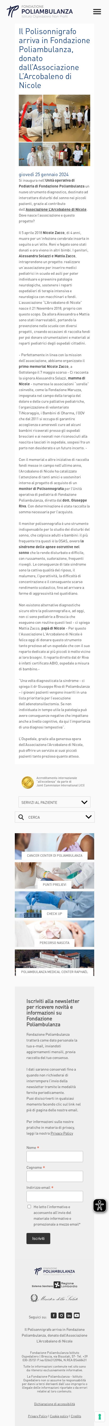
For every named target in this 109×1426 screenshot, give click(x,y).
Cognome (35, 1167)
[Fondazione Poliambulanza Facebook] (54, 1315)
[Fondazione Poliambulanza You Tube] (77, 1315)
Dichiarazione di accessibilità (54, 1404)
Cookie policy (59, 1416)
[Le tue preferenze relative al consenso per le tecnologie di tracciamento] (100, 1417)
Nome (32, 1147)
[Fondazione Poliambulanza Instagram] (61, 1315)
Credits (76, 1416)
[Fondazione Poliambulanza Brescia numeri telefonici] (40, 11)
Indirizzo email (40, 1187)
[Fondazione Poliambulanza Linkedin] (69, 1315)
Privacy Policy (62, 1133)
